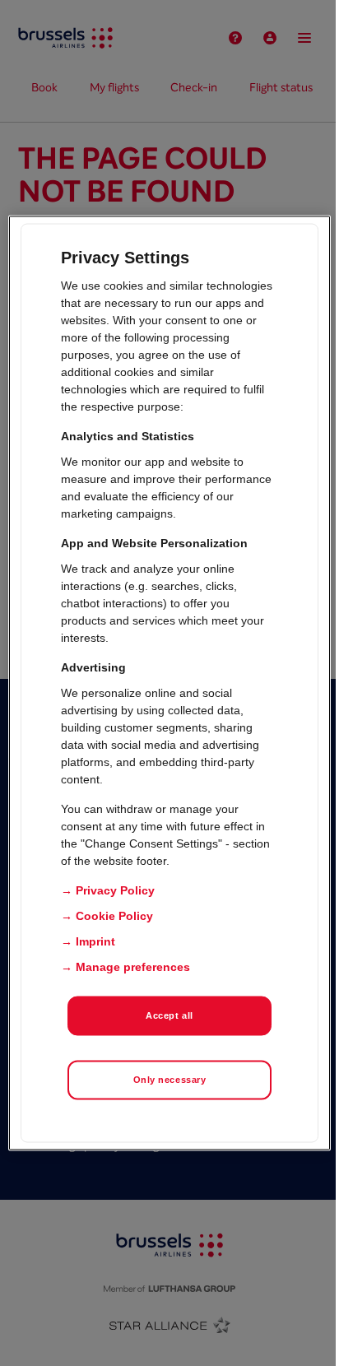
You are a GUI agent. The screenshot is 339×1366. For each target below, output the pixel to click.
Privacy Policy (115, 890)
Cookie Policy (114, 915)
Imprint (95, 941)
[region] (169, 683)
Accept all (169, 1015)
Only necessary (170, 1080)
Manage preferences (133, 966)
